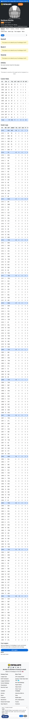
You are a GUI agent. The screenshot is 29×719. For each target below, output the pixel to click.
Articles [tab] (17, 28)
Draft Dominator (5, 678)
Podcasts (3, 697)
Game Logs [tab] (10, 31)
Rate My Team (4, 687)
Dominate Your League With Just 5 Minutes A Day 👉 (15, 1)
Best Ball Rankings (19, 682)
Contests (17, 704)
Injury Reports (4, 704)
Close (25, 716)
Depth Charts (18, 684)
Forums (17, 701)
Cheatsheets (4, 685)
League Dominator (5, 681)
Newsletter (3, 699)
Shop (16, 695)
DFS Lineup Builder (19, 676)
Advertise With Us (19, 693)
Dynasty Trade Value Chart (21, 679)
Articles (3, 693)
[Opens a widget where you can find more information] (5, 716)
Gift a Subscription (19, 699)
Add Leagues (15, 650)
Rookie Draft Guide (5, 701)
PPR (3, 35)
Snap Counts (18, 686)
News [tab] (23, 31)
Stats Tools (18, 689)
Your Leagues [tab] (17, 31)
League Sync (4, 676)
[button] (26, 35)
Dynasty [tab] (12, 28)
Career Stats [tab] (4, 31)
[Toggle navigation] (26, 4)
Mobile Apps (18, 697)
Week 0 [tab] (7, 28)
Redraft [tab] (3, 28)
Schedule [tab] (22, 28)
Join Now (20, 4)
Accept (21, 716)
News (2, 695)
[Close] (26, 707)
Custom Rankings (5, 683)
